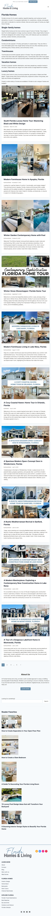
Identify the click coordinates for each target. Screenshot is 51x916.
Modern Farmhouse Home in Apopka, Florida (24, 179)
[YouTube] (29, 912)
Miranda (7, 126)
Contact (4, 867)
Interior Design (6, 881)
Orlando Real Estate (7, 891)
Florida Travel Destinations (9, 898)
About (3, 865)
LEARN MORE (25, 688)
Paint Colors (5, 888)
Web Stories (5, 874)
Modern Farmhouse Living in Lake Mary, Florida (25, 347)
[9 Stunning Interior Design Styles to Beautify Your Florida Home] (25, 817)
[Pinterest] (21, 912)
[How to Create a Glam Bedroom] (25, 745)
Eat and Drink (5, 902)
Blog (3, 869)
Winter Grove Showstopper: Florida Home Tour (25, 291)
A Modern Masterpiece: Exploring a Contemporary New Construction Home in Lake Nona (25, 583)
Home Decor (5, 884)
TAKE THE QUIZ (33, 1)
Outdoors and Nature (8, 905)
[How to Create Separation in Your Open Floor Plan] (25, 721)
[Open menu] (48, 7)
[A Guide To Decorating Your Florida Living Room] (25, 772)
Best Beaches (5, 900)
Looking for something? (8, 698)
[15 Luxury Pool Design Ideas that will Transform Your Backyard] (25, 795)
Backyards (5, 886)
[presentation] (25, 101)
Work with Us (5, 872)
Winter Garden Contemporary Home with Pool (24, 235)
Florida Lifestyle (6, 907)
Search (46, 701)
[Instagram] (27, 912)
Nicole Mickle (8, 182)
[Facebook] (24, 912)
